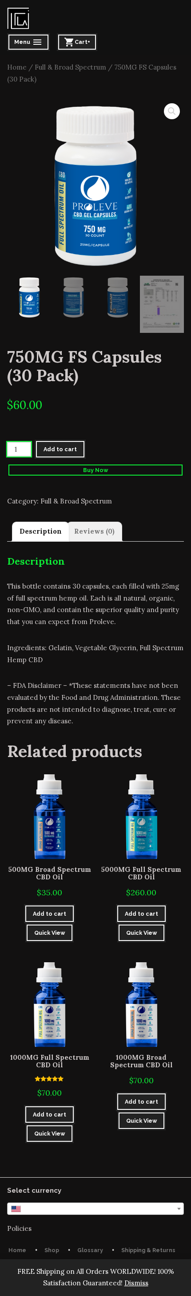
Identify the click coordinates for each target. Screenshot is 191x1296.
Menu (29, 43)
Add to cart (60, 449)
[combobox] (95, 1208)
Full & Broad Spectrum (70, 67)
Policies (19, 1228)
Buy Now (95, 470)
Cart (79, 43)
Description (41, 531)
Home (17, 67)
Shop (51, 1250)
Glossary (90, 1250)
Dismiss (136, 1283)
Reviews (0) (94, 531)
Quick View (49, 932)
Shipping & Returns (148, 1250)
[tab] (40, 532)
